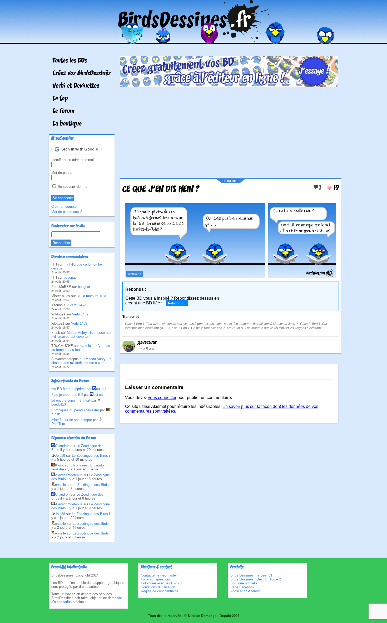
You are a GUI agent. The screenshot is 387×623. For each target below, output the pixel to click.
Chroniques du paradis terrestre (75, 410)
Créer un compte (64, 207)
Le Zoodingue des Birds (90, 456)
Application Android (245, 591)
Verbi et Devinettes (76, 86)
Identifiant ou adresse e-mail (73, 160)
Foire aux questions (156, 579)
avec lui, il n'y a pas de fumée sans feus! (80, 348)
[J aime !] (329, 188)
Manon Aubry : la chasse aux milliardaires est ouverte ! (81, 335)
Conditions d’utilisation (158, 587)
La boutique (67, 124)
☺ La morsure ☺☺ (91, 296)
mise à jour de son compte (71, 420)
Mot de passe (61, 173)
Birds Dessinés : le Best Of (251, 575)
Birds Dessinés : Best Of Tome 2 (255, 579)
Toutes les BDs (70, 61)
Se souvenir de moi (72, 187)
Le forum (64, 111)
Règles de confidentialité (159, 591)
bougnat (70, 277)
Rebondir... (177, 303)
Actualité (134, 274)
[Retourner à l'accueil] (193, 40)
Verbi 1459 (78, 305)
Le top (60, 99)
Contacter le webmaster (159, 575)
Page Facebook (242, 587)
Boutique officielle (243, 583)
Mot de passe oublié (66, 212)
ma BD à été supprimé (68, 389)
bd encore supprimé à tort (70, 400)
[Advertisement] (229, 130)
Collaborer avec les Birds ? (161, 583)
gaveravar (147, 342)
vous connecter (162, 397)
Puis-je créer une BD (67, 395)
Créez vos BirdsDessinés (82, 73)
